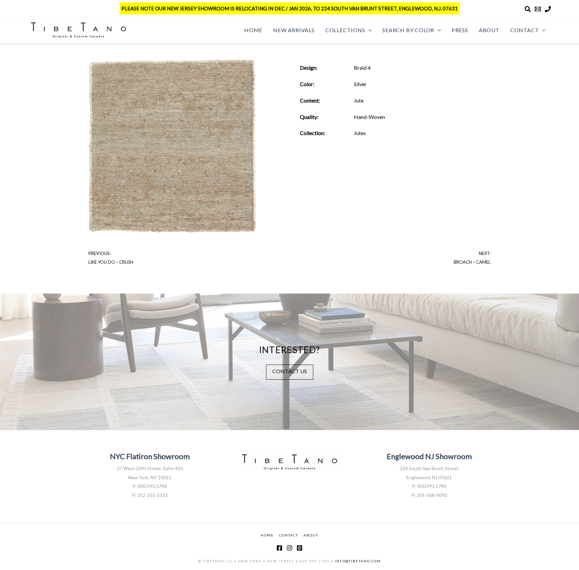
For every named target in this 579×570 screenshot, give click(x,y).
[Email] (538, 9)
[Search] (528, 9)
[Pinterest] (300, 548)
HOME (267, 535)
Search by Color (408, 30)
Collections (345, 30)
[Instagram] (289, 548)
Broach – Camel (472, 262)
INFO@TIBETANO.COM (358, 561)
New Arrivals (294, 30)
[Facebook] (279, 548)
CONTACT (288, 535)
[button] (368, 30)
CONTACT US (289, 371)
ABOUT (311, 535)
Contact (524, 30)
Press (460, 30)
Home (253, 30)
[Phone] (548, 9)
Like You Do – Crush (110, 262)
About (489, 30)
